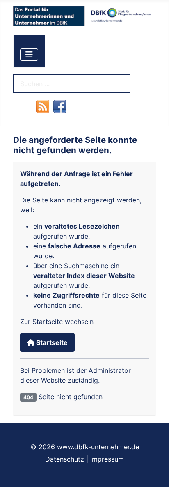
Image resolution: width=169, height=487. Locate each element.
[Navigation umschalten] (29, 54)
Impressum (107, 459)
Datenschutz (64, 459)
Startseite (51, 342)
